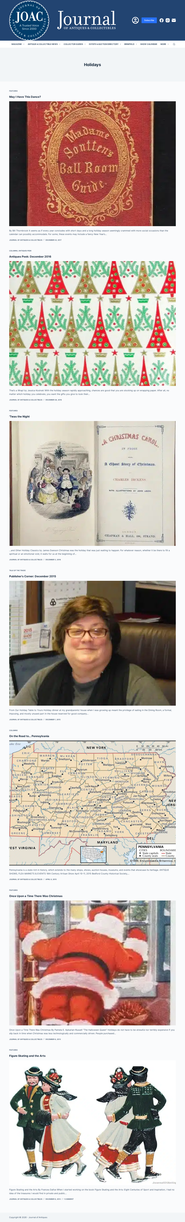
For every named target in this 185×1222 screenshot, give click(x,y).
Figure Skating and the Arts (27, 1055)
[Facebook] (162, 20)
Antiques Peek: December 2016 (30, 256)
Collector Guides (73, 44)
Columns (13, 251)
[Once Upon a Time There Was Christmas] (92, 963)
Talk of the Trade (17, 570)
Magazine (17, 44)
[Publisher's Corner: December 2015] (92, 643)
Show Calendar (148, 44)
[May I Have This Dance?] (92, 163)
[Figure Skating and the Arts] (92, 1122)
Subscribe (149, 20)
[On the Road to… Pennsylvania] (92, 803)
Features (13, 91)
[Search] (174, 44)
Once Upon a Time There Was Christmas (35, 896)
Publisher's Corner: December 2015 (32, 576)
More (163, 44)
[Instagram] (168, 20)
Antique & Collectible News (43, 44)
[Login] (135, 20)
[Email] (174, 20)
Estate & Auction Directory (104, 44)
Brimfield (129, 44)
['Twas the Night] (92, 483)
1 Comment (69, 1199)
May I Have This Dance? (25, 96)
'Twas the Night (19, 416)
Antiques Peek (25, 251)
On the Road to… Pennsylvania (29, 736)
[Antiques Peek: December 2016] (92, 323)
